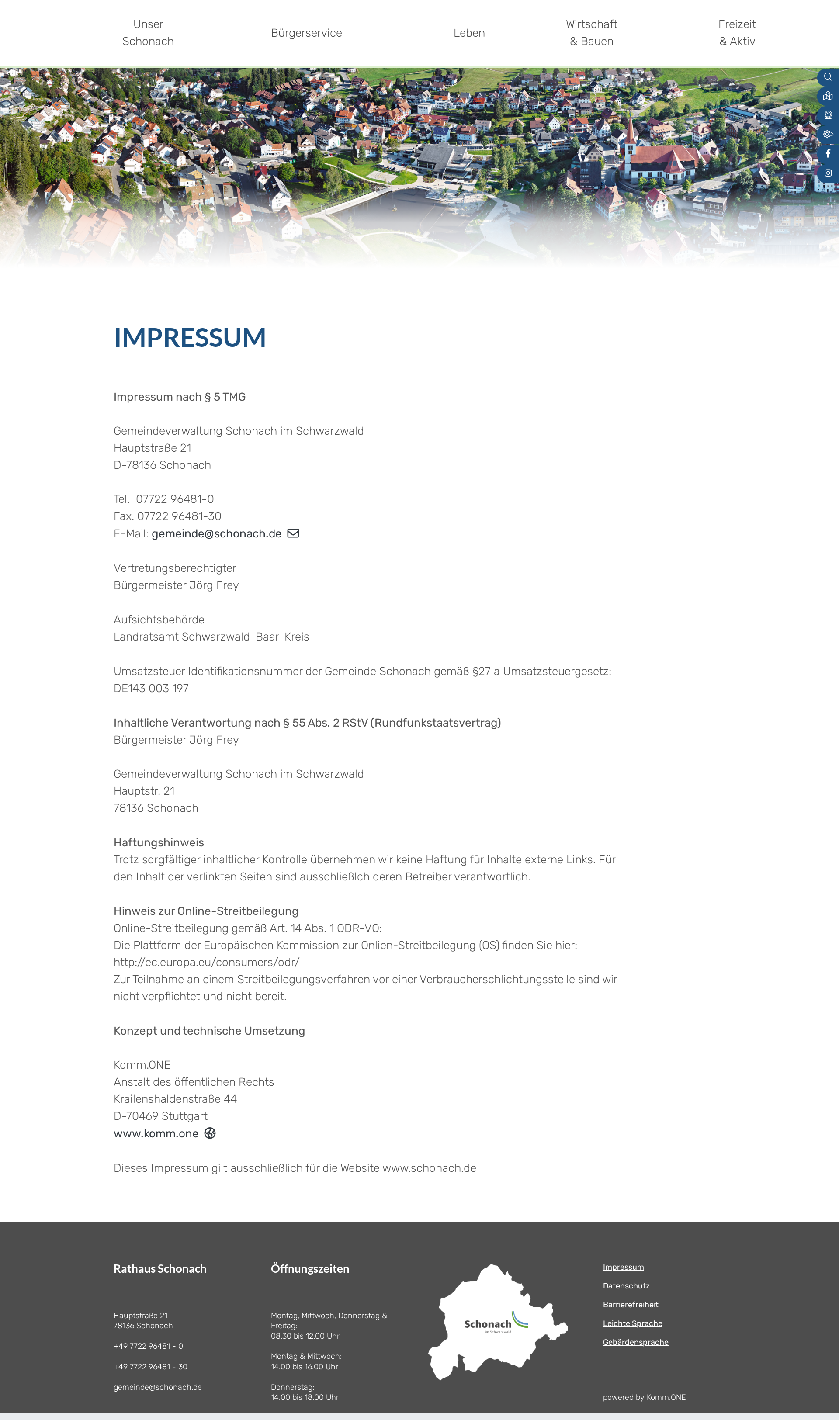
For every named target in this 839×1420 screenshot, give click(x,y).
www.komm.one (156, 1133)
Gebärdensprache (636, 1342)
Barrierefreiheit (631, 1304)
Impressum (623, 1267)
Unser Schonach (148, 32)
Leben (469, 33)
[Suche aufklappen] (828, 78)
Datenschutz (626, 1286)
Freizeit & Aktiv (737, 32)
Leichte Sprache (632, 1323)
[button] (828, 96)
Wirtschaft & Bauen (591, 32)
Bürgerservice (306, 33)
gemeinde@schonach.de (217, 533)
